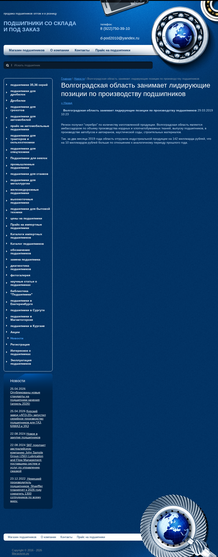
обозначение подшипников (20, 251)
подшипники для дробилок (23, 92)
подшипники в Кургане (27, 326)
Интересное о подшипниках (20, 352)
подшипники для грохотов (23, 108)
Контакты (82, 50)
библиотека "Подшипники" (21, 292)
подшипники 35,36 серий (29, 84)
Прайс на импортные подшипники (26, 226)
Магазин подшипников (26, 50)
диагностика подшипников (20, 267)
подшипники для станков (29, 174)
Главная (66, 78)
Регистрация (20, 344)
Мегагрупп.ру (20, 553)
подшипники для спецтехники (23, 150)
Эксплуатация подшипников (21, 361)
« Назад (66, 103)
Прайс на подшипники (112, 50)
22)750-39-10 (118, 28)
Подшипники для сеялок (28, 158)
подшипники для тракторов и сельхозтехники (23, 139)
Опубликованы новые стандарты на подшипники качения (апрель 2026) (25, 398)
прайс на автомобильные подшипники (29, 127)
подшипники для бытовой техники (30, 210)
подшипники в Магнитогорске (21, 318)
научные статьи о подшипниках (23, 283)
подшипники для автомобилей (23, 118)
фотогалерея (20, 275)
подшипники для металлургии (23, 181)
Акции (15, 332)
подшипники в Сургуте (27, 310)
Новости (79, 78)
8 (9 (103, 28)
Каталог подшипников (27, 243)
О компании (59, 50)
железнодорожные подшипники (24, 191)
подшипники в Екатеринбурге (21, 302)
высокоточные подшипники (21, 200)
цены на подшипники (26, 218)
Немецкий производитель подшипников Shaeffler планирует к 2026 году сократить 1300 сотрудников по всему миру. (26, 490)
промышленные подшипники (22, 166)
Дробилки (18, 100)
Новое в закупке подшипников (25, 435)
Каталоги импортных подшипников (26, 235)
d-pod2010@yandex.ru (119, 38)
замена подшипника (25, 259)
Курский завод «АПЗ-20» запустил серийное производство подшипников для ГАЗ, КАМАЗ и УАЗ (28, 418)
